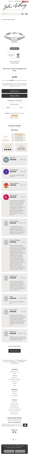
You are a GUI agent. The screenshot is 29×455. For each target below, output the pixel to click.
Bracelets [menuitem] (14, 377)
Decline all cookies (9, 451)
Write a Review (14, 351)
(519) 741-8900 (14, 63)
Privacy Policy (20, 445)
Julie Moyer (13, 331)
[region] (14, 38)
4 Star (13, 135)
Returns (21, 107)
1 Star (13, 140)
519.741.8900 (21, 361)
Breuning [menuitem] (14, 391)
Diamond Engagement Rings (9, 19)
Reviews (14, 130)
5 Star (13, 134)
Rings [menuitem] (14, 373)
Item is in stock (14, 115)
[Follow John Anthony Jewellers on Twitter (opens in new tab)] (16, 432)
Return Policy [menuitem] (14, 413)
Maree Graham (14, 221)
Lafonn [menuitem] (14, 393)
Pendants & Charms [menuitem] (14, 379)
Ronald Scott (13, 276)
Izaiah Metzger (14, 170)
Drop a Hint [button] (14, 96)
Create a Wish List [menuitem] (14, 408)
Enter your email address (14, 422)
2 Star (13, 139)
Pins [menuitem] (14, 385)
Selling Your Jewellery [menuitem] (14, 410)
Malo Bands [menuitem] (14, 395)
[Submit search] (22, 14)
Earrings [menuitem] (14, 375)
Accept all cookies (20, 451)
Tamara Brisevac (14, 183)
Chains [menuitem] (14, 383)
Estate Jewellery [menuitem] (14, 371)
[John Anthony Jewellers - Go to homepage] (14, 7)
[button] (10, 1)
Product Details (14, 126)
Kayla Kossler (13, 195)
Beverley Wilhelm (15, 240)
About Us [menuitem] (14, 402)
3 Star (13, 137)
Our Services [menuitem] (14, 406)
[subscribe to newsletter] (25, 425)
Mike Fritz (13, 158)
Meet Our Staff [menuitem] (14, 404)
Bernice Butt (13, 310)
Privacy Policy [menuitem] (14, 411)
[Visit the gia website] (14, 439)
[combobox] (10, 14)
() (24, 134)
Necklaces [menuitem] (14, 381)
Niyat (11, 296)
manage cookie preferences (14, 447)
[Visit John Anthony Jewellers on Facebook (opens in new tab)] (13, 432)
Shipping (8, 107)
